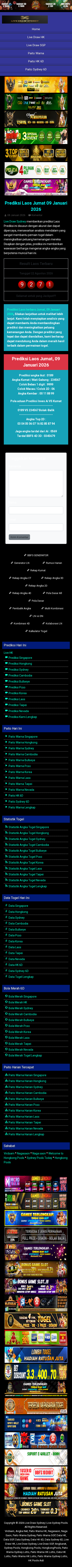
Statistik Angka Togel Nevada (27, 880)
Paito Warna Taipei (20, 784)
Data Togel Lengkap (21, 976)
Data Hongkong (18, 911)
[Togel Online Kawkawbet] (36, 1235)
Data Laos (14, 947)
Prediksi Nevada (18, 711)
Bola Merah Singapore (22, 996)
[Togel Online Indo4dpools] (36, 1355)
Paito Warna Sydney (21, 748)
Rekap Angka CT (21, 578)
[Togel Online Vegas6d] (36, 1252)
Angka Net (22, 1531)
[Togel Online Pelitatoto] (36, 170)
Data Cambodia (18, 923)
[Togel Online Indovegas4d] (36, 1508)
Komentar (37, 215)
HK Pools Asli (36, 1560)
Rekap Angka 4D (21, 593)
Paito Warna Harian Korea (24, 1110)
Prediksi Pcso (16, 687)
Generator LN (21, 562)
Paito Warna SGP (46, 1535)
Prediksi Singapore (20, 657)
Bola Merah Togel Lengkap (25, 1055)
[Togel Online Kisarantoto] (36, 153)
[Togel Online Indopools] (36, 1474)
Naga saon (39, 1153)
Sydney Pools (12, 1547)
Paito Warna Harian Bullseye (26, 1099)
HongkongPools (51, 1547)
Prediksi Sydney (18, 669)
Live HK (8, 652)
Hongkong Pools (31, 1547)
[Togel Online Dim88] (36, 102)
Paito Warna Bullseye (21, 760)
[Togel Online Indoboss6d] (36, 1201)
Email (12, 519)
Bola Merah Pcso (19, 1026)
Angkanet (60, 1543)
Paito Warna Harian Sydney (25, 1087)
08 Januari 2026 (16, 215)
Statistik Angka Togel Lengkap (27, 886)
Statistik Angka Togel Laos (25, 868)
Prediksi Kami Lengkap (22, 717)
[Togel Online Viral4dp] (36, 187)
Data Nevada (16, 959)
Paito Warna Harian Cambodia (27, 1092)
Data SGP (9, 1539)
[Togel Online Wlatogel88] (36, 1303)
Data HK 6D (15, 965)
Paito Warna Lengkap (21, 807)
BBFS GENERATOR (37, 555)
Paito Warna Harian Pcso (24, 1104)
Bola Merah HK (17, 1002)
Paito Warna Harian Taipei (24, 1122)
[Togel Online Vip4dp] (36, 1389)
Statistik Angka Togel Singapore (28, 827)
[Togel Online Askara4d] (36, 1269)
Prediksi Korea (17, 693)
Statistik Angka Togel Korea (25, 862)
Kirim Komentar (19, 537)
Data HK (61, 1535)
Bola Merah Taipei (19, 1043)
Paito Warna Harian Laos (23, 1116)
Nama (12, 502)
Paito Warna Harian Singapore (27, 1075)
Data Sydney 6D (18, 971)
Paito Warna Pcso (19, 766)
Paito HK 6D (36, 61)
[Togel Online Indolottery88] (36, 1440)
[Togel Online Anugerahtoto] (36, 1423)
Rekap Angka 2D (37, 585)
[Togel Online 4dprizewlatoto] (36, 1320)
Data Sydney (16, 917)
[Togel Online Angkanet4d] (36, 1457)
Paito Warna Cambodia (23, 754)
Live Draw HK (36, 37)
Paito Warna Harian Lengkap (26, 1134)
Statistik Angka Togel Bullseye (27, 850)
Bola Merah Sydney (20, 1008)
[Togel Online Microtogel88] (36, 1184)
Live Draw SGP (36, 45)
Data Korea (15, 941)
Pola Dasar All (54, 593)
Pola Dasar (37, 600)
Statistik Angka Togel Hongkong (28, 833)
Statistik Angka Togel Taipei (26, 874)
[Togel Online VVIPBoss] (36, 84)
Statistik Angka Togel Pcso (25, 856)
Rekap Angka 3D (53, 578)
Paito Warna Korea (20, 772)
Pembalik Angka (21, 608)
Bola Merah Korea (19, 1032)
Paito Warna (36, 53)
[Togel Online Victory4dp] (36, 1218)
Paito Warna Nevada (21, 789)
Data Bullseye (17, 929)
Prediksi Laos (16, 699)
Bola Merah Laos (19, 1037)
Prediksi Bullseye (19, 681)
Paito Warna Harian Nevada (25, 1128)
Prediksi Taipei (17, 705)
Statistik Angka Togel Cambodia (28, 844)
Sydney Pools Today (39, 1157)
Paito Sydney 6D (36, 69)
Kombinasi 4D (21, 623)
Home (36, 29)
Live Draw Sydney (15, 221)
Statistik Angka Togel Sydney (26, 839)
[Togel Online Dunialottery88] (36, 1406)
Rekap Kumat (38, 570)
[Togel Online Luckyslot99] (36, 1372)
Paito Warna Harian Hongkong (27, 1081)
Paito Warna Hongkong (22, 742)
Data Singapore (18, 905)
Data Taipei (15, 953)
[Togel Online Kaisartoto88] (36, 1337)
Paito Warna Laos (19, 777)
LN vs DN (37, 616)
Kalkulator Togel (37, 631)
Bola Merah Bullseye (21, 1020)
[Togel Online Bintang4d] (36, 1286)
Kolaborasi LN (53, 623)
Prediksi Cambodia (20, 675)
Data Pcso (14, 935)
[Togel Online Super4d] (36, 119)
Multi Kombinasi (53, 608)
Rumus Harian (53, 562)
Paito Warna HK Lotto (43, 1552)
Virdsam (9, 1153)
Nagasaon (23, 1153)
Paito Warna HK (38, 1531)
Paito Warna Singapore (23, 736)
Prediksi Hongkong (20, 663)
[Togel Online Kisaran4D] (36, 136)
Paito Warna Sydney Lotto (52, 1556)
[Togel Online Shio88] (36, 1491)
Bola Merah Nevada (20, 1049)
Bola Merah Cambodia (22, 1014)
